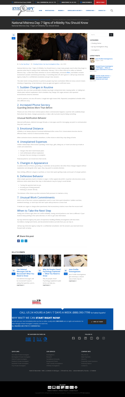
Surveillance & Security (75, 10)
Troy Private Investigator (19, 365)
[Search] (111, 34)
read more (20, 285)
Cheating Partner (38, 64)
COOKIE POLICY (73, 391)
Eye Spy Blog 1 (25, 64)
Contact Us (101, 10)
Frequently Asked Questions (89, 361)
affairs (68, 72)
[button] (111, 10)
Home (40, 10)
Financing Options (86, 363)
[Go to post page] (23, 261)
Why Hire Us (84, 355)
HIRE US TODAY (98, 322)
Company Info (90, 10)
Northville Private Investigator (20, 363)
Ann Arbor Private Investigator (20, 355)
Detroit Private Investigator (19, 359)
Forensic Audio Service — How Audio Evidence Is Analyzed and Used (103, 77)
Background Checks (52, 361)
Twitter (22, 241)
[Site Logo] (23, 10)
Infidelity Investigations (53, 365)
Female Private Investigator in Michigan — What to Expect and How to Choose (104, 67)
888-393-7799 (46, 2)
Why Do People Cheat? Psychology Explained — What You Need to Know (52, 272)
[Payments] (63, 386)
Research (60, 10)
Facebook (18, 241)
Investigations (49, 10)
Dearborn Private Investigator (20, 361)
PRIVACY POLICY (63, 391)
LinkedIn (26, 241)
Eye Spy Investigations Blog (51, 64)
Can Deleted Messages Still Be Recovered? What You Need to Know (25, 272)
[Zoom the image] (36, 300)
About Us (84, 359)
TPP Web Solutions (85, 393)
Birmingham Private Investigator (21, 357)
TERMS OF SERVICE (52, 391)
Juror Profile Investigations (74, 270)
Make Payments (86, 357)
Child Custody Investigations (54, 363)
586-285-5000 (69, 2)
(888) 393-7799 (81, 312)
